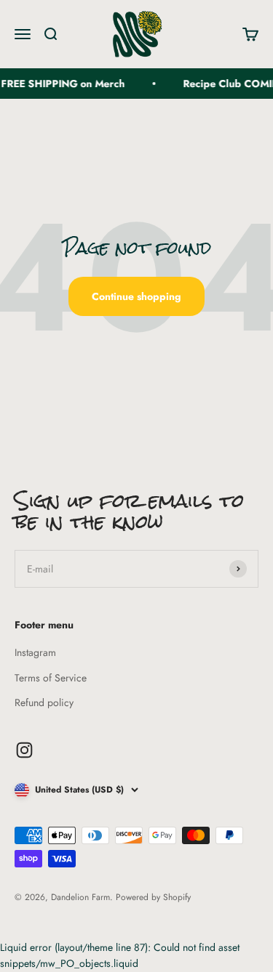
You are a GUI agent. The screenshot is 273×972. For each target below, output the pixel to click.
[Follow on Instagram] (24, 750)
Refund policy (44, 702)
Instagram (35, 652)
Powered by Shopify (153, 897)
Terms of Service (51, 678)
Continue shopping (136, 296)
